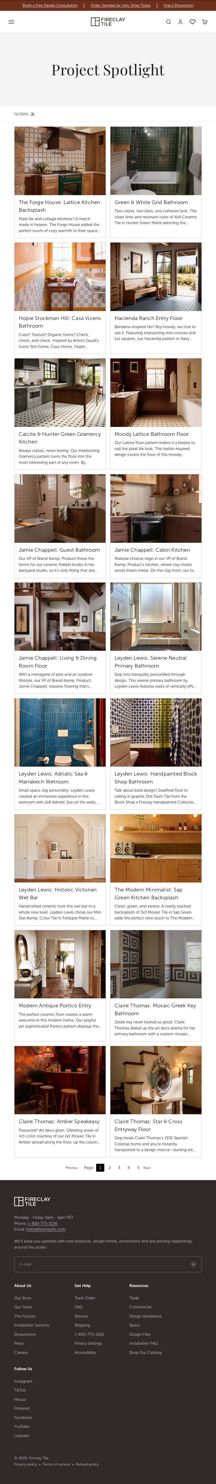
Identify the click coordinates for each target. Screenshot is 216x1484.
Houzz (20, 1399)
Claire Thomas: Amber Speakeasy (59, 1121)
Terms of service (56, 1464)
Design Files (140, 1334)
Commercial (140, 1307)
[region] (108, 5)
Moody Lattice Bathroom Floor (152, 434)
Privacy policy (25, 1464)
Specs (134, 1325)
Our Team (23, 1307)
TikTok (20, 1390)
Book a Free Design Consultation (50, 5)
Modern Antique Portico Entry (55, 1005)
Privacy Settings (88, 1343)
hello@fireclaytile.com (46, 1229)
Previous (72, 1168)
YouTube (21, 1426)
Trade (134, 1298)
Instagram (23, 1381)
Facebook (23, 1417)
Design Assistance (145, 1316)
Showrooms (25, 1334)
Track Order (85, 1298)
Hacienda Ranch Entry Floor (148, 318)
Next (147, 1168)
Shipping (82, 1325)
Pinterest (22, 1408)
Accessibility (85, 1352)
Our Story (22, 1298)
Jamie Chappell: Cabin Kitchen (152, 550)
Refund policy (87, 1464)
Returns (81, 1316)
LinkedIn (22, 1435)
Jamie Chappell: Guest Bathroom (59, 550)
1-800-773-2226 (42, 1223)
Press (19, 1343)
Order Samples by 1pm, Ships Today (121, 5)
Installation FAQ (143, 1343)
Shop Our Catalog (145, 1352)
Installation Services (31, 1325)
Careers (21, 1352)
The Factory (24, 1316)
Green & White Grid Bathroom (151, 202)
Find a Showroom (178, 5)
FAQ (78, 1307)
